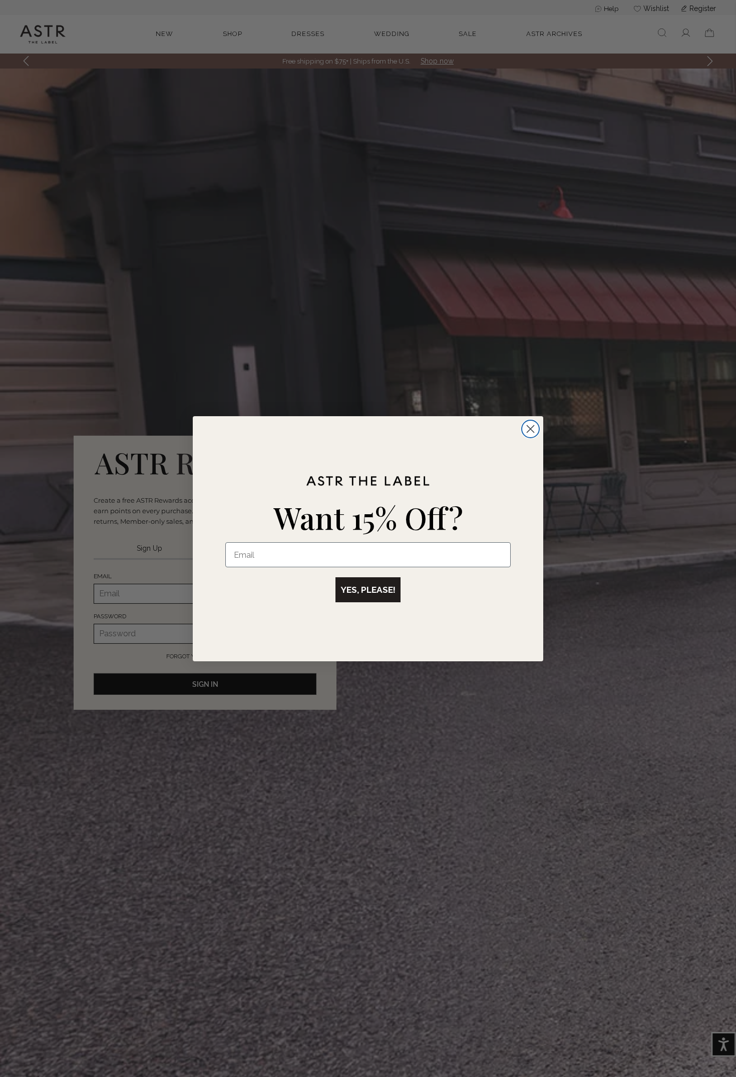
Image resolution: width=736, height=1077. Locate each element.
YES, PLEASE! (368, 590)
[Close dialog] (530, 429)
